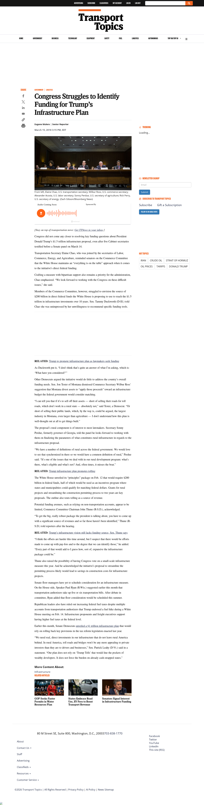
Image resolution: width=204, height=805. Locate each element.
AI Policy (90, 789)
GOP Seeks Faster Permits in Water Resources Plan (44, 701)
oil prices (147, 266)
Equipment (91, 38)
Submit (144, 192)
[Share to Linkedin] (23, 108)
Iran (143, 260)
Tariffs (161, 266)
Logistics (135, 38)
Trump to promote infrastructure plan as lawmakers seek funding (84, 361)
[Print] (23, 126)
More (186, 39)
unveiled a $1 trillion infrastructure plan (97, 626)
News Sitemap (106, 789)
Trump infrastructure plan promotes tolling (72, 471)
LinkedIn (153, 746)
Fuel (120, 38)
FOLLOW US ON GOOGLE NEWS (149, 212)
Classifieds (104, 3)
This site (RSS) (157, 750)
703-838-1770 (113, 733)
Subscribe (91, 3)
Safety (106, 38)
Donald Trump (178, 266)
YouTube (154, 743)
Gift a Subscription (169, 205)
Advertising (78, 3)
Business (55, 38)
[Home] (102, 20)
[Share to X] (23, 102)
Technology (72, 38)
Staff (19, 754)
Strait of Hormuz (177, 260)
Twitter (153, 739)
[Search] (189, 3)
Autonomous (153, 38)
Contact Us (23, 748)
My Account (117, 3)
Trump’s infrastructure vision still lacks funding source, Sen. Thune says (88, 532)
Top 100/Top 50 (173, 38)
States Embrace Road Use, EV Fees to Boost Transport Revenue (80, 701)
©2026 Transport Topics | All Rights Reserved (40, 789)
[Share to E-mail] (23, 114)
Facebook (154, 736)
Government (37, 38)
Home (21, 38)
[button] (23, 120)
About (20, 741)
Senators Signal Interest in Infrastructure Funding (116, 700)
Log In (128, 3)
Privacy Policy (75, 789)
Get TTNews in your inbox (89, 230)
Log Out (138, 3)
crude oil (156, 260)
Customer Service (27, 780)
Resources (23, 773)
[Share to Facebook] (23, 96)
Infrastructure (42, 671)
